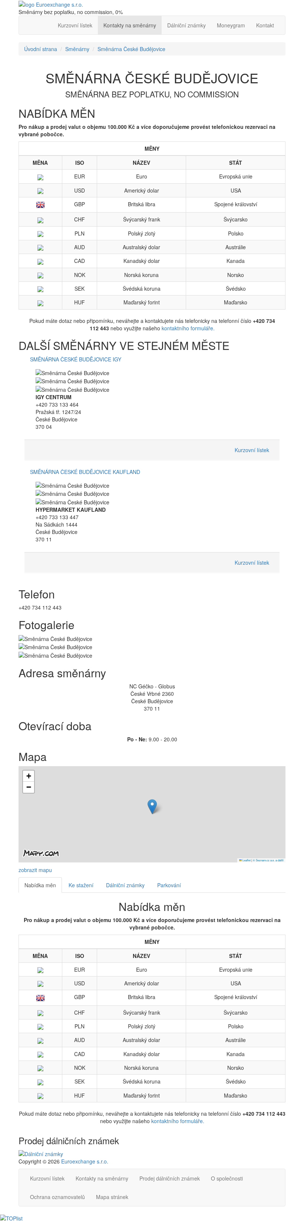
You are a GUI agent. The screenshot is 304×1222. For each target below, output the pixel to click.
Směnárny (77, 49)
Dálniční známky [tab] (125, 885)
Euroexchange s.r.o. (84, 1161)
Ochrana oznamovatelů (57, 1197)
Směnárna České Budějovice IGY (75, 359)
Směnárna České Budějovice (131, 49)
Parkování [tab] (169, 885)
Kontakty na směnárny (129, 25)
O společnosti (227, 1178)
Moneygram (231, 25)
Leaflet (246, 860)
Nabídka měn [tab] (40, 885)
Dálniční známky (186, 25)
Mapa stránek (112, 1197)
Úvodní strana (40, 49)
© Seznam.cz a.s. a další (268, 860)
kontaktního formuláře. (188, 328)
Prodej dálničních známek (169, 1178)
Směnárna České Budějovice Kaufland (85, 471)
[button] (152, 806)
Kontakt (265, 25)
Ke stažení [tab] (81, 885)
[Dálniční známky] (41, 1152)
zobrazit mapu (35, 870)
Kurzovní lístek (75, 25)
